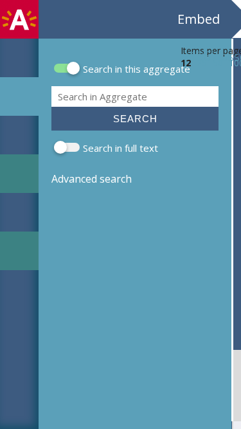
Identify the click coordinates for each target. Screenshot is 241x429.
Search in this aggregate (136, 68)
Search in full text (120, 147)
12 (186, 63)
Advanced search (91, 179)
